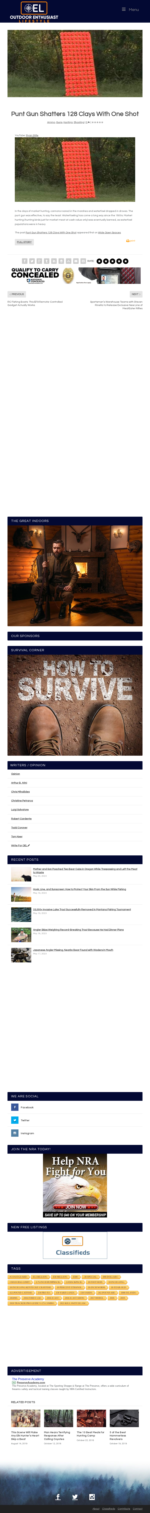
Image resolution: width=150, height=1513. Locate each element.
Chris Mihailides (20, 792)
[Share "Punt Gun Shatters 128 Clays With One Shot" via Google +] (39, 261)
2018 (112, 1298)
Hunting (68, 122)
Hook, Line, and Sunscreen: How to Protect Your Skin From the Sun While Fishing (79, 889)
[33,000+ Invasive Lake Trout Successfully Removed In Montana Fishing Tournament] (21, 914)
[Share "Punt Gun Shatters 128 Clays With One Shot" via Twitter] (32, 261)
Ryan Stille (32, 135)
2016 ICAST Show (74, 1298)
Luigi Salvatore (20, 809)
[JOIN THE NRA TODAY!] (75, 1185)
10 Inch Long (116, 1282)
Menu (134, 10)
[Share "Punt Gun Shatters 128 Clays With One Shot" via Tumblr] (46, 261)
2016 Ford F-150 (32, 1298)
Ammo (51, 122)
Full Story (24, 242)
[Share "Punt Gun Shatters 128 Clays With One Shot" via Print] (83, 261)
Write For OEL (19, 845)
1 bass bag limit (20, 1282)
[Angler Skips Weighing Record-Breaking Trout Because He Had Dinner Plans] (21, 935)
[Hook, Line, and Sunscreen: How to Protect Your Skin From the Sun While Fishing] (21, 894)
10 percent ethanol (69, 1287)
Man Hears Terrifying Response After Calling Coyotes (57, 1435)
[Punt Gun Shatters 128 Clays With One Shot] (75, 63)
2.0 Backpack (74, 1282)
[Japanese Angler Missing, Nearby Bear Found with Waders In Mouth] (21, 955)
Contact (137, 1509)
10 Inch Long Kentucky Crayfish (30, 1287)
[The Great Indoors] (75, 575)
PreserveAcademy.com (31, 1382)
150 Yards (86, 1292)
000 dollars (110, 1277)
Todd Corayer (19, 827)
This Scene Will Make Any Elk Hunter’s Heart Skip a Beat (25, 1435)
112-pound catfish (21, 1292)
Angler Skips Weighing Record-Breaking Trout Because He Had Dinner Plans (78, 930)
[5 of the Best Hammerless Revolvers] (124, 1418)
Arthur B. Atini (19, 783)
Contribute (124, 1509)
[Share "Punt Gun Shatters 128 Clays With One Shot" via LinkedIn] (54, 261)
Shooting (79, 122)
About (96, 1509)
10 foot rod (95, 1282)
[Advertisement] (75, 1029)
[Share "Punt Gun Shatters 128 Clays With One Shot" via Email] (76, 261)
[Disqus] (75, 368)
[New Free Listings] (75, 1245)
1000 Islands (128, 1292)
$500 (75, 1277)
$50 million (60, 1277)
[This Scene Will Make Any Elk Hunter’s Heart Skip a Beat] (25, 1418)
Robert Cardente (21, 818)
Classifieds (108, 1509)
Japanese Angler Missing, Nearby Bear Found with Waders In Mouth (73, 950)
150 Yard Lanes (65, 1292)
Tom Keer (16, 836)
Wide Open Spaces (109, 232)
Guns (59, 122)
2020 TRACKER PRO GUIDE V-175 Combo (32, 1303)
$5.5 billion (40, 1277)
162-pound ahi (106, 1292)
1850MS (13, 1298)
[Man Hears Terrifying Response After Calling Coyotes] (58, 1418)
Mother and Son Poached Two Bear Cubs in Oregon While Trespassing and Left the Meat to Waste (85, 871)
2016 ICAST (53, 1298)
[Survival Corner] (75, 705)
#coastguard (18, 1277)
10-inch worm (96, 1287)
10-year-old (118, 1287)
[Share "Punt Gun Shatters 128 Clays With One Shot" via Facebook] (24, 261)
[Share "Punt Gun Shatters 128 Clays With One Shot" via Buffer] (61, 261)
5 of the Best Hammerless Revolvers (118, 1435)
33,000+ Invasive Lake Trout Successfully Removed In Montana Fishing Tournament (82, 909)
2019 (122, 1298)
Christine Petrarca (22, 800)
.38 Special (90, 1277)
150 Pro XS (44, 1292)
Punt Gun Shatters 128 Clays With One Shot (51, 232)
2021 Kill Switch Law (73, 1303)
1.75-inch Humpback (48, 1282)
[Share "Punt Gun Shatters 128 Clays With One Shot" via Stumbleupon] (68, 261)
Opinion (15, 774)
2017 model (97, 1298)
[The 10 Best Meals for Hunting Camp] (91, 1418)
